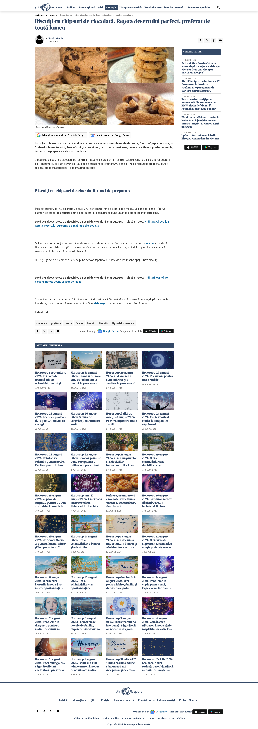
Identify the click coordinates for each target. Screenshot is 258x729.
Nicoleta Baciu (56, 38)
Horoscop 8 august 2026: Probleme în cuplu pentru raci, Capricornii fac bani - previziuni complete (156, 582)
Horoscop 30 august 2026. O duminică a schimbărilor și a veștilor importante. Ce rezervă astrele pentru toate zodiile (121, 378)
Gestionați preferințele (133, 718)
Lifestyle (111, 7)
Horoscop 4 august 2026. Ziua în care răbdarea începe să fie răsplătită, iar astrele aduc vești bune (157, 623)
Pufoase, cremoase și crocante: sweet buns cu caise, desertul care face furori (121, 501)
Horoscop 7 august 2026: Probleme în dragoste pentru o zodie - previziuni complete (47, 623)
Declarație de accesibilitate (171, 718)
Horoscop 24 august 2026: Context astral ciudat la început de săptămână (155, 419)
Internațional (87, 7)
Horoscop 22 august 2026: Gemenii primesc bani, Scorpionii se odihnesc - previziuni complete (86, 460)
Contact (151, 718)
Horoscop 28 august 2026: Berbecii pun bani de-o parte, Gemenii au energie (50, 419)
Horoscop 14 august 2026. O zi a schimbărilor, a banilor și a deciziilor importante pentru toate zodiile (85, 542)
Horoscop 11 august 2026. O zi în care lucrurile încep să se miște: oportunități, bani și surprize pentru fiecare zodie (50, 582)
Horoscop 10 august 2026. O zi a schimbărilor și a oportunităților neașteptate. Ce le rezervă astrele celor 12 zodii (86, 582)
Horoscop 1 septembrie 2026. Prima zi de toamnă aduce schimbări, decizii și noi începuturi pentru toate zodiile (50, 378)
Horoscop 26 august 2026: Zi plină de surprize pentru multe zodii (85, 419)
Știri (100, 7)
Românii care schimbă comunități (165, 7)
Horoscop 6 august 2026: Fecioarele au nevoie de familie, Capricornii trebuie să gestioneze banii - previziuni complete (85, 623)
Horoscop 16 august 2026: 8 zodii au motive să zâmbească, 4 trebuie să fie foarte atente (157, 501)
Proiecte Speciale (199, 7)
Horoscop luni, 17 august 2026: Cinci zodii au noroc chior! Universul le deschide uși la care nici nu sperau (86, 501)
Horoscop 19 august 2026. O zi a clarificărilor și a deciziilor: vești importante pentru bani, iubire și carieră (156, 460)
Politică (71, 7)
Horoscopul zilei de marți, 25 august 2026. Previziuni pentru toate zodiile (121, 419)
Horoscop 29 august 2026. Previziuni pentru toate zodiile (157, 376)
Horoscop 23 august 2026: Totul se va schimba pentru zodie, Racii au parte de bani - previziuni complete (50, 460)
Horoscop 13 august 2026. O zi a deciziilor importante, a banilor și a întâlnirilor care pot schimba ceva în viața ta (122, 542)
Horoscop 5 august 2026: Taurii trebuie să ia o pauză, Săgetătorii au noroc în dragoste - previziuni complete (121, 623)
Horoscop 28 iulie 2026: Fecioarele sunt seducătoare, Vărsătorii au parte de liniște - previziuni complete (157, 664)
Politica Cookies (111, 718)
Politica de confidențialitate (86, 718)
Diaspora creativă (131, 7)
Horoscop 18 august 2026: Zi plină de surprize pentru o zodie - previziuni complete (50, 501)
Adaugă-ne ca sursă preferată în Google (64, 135)
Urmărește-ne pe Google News (112, 135)
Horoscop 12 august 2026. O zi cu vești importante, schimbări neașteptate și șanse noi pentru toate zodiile (157, 542)
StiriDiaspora (41, 15)
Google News (110, 331)
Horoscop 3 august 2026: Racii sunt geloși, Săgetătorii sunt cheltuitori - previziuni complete (50, 664)
